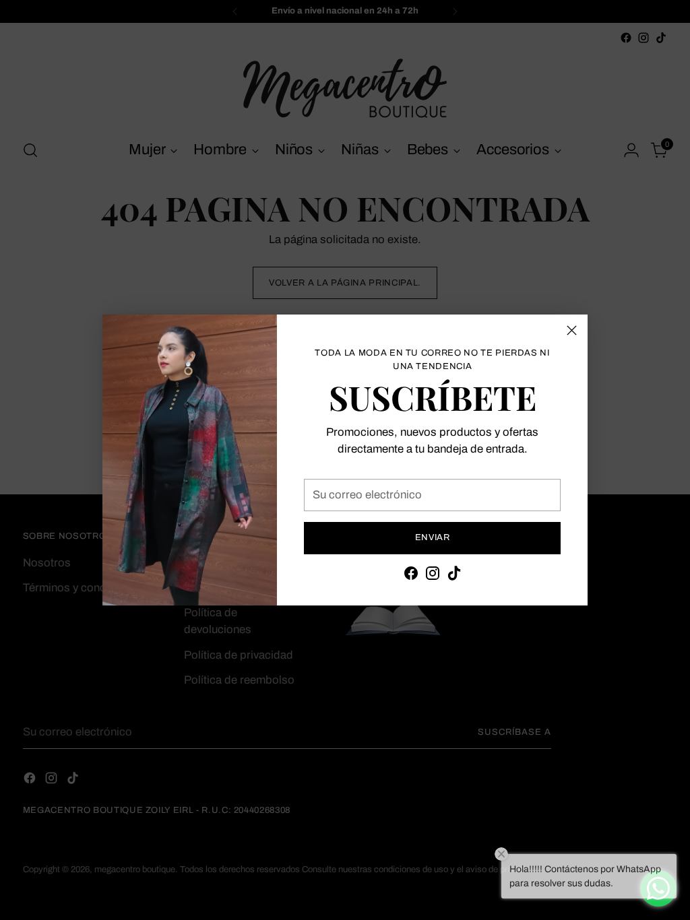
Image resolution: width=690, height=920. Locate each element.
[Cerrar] (571, 330)
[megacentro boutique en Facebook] (411, 575)
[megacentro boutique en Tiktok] (454, 575)
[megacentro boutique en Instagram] (433, 575)
